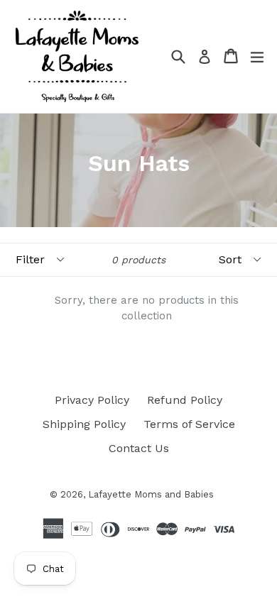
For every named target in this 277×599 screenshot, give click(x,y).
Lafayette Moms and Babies (151, 494)
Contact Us (139, 448)
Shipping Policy (84, 424)
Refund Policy (184, 400)
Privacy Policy (92, 400)
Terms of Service (189, 424)
